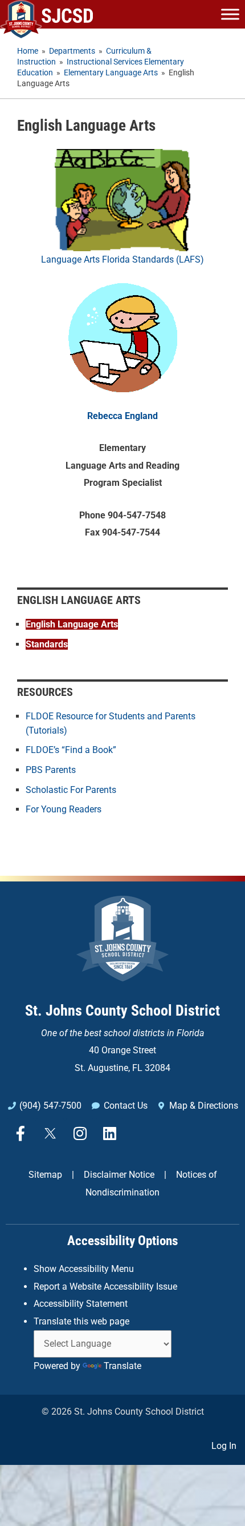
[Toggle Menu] (230, 14)
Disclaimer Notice (119, 1174)
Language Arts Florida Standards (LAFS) (122, 259)
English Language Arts (72, 624)
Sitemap (45, 1174)
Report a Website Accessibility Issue (105, 1286)
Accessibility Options (122, 1241)
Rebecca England (122, 415)
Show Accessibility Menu (84, 1268)
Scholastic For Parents (71, 789)
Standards (47, 644)
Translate (122, 1365)
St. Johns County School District (122, 1010)
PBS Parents (51, 769)
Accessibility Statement (81, 1303)
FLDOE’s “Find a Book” (71, 749)
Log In (223, 1445)
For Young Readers (63, 809)
